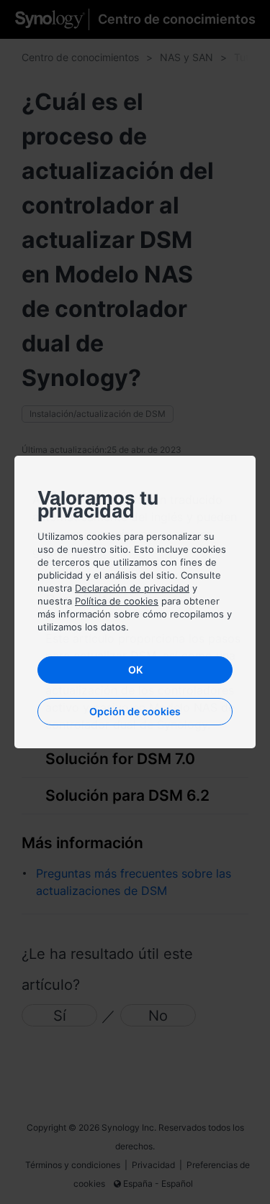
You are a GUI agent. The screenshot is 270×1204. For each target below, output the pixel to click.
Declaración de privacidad (132, 588)
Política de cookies (116, 601)
